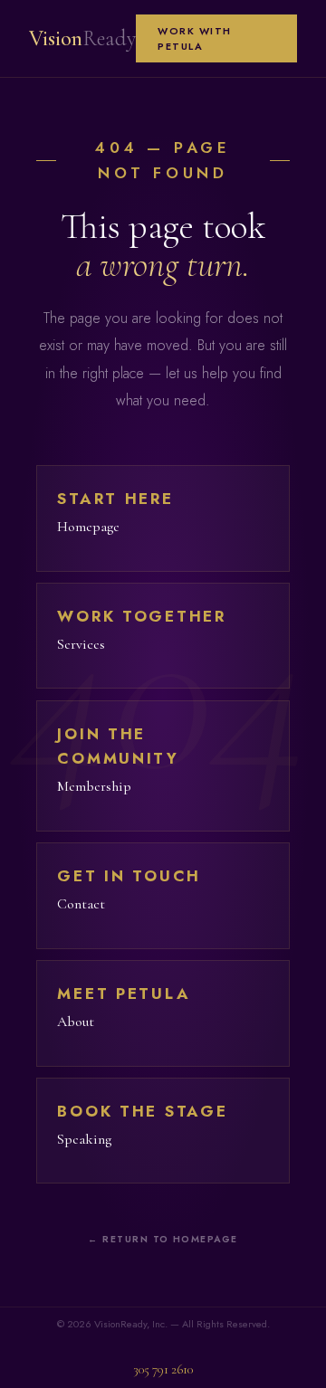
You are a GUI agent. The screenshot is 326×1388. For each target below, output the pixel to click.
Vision (82, 38)
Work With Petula (195, 38)
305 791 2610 (163, 1369)
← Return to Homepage (162, 1239)
